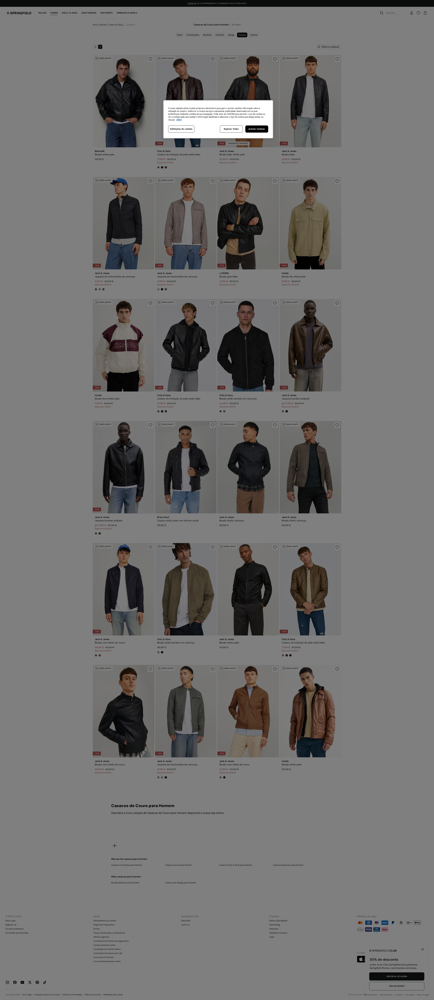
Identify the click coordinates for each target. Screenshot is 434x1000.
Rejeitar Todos (231, 129)
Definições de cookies (181, 129)
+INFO (179, 120)
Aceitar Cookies (257, 129)
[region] (218, 119)
